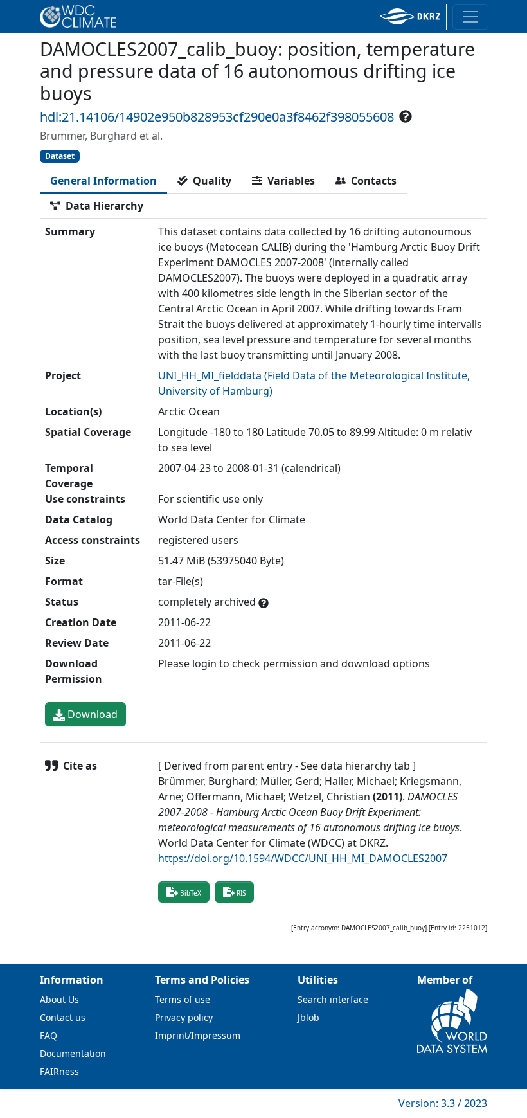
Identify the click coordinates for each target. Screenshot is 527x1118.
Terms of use (182, 999)
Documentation (73, 1053)
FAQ (48, 1035)
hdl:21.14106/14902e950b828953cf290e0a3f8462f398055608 (217, 116)
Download (91, 714)
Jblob (308, 1017)
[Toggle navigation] (470, 17)
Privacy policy (184, 1017)
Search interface (333, 999)
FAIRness (59, 1071)
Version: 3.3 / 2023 (442, 1103)
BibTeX (190, 892)
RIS (241, 892)
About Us (59, 999)
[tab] (103, 181)
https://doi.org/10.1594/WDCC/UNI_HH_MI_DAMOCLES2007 (302, 858)
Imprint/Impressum (197, 1035)
